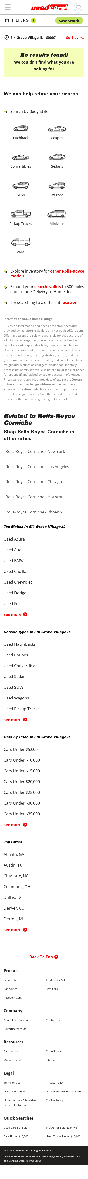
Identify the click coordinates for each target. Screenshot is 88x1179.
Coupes (57, 137)
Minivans (57, 223)
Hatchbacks (20, 137)
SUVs (21, 195)
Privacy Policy (55, 1082)
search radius (47, 286)
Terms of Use (12, 1082)
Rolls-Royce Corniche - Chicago (34, 481)
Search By (10, 980)
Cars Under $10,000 (16, 1136)
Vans (21, 252)
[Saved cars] (78, 7)
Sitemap (51, 1060)
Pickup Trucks (21, 223)
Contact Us (53, 1020)
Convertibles (21, 166)
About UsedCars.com (17, 1020)
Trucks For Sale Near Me (61, 1127)
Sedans (57, 166)
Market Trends (13, 1060)
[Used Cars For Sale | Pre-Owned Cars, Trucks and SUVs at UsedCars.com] (49, 7)
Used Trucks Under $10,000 (63, 1136)
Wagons (57, 195)
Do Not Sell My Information (63, 1091)
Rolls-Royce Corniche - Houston (35, 497)
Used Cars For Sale (15, 1127)
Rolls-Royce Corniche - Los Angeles (37, 466)
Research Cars (13, 997)
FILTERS (23, 21)
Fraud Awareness (15, 1091)
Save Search (69, 20)
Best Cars (52, 989)
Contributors (54, 1051)
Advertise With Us (15, 1029)
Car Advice (10, 989)
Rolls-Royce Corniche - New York (35, 451)
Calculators (11, 1051)
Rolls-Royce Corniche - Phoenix (34, 512)
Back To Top (41, 957)
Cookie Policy (54, 1100)
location (69, 302)
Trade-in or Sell (56, 980)
